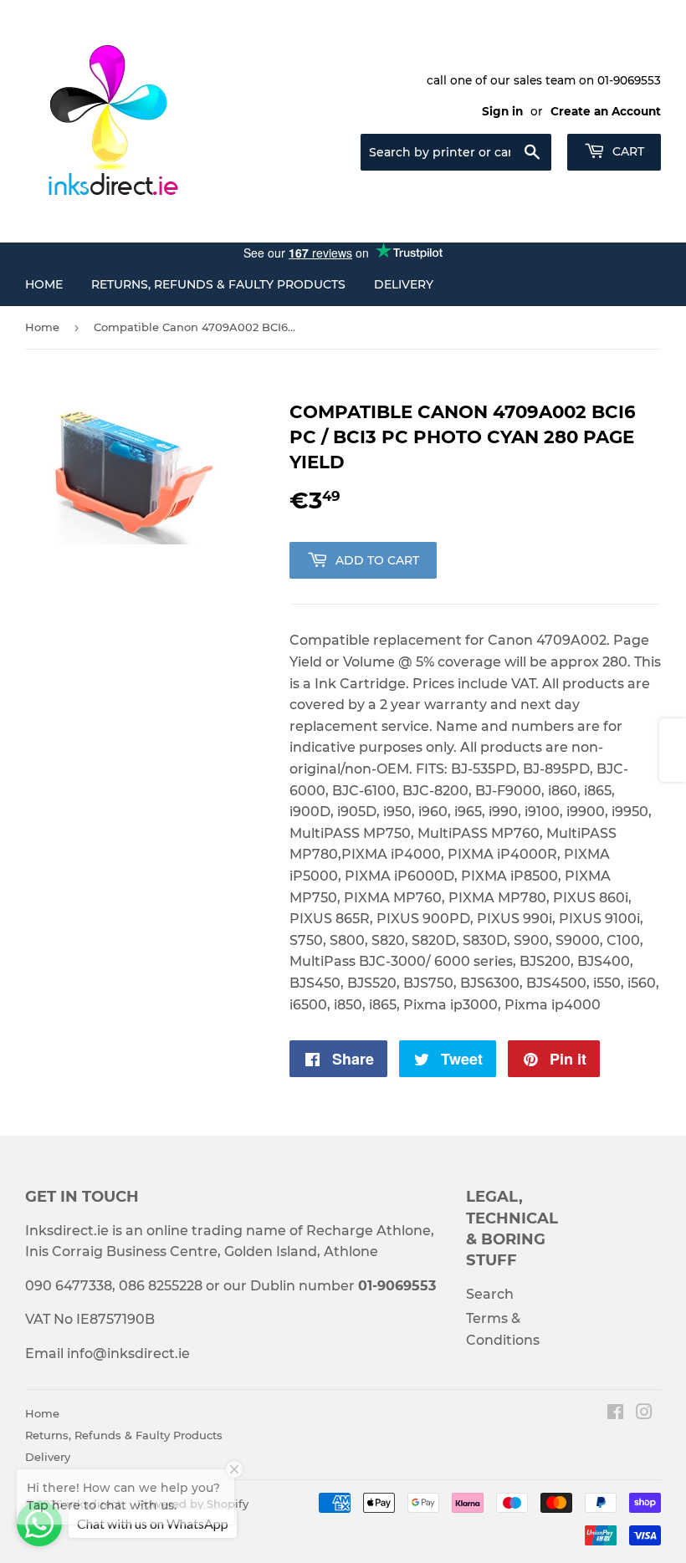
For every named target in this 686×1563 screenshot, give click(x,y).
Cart (626, 151)
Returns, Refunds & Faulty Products (218, 284)
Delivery (403, 284)
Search (490, 1294)
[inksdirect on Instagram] (644, 1414)
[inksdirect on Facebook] (615, 1414)
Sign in (502, 111)
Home (44, 284)
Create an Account (605, 111)
